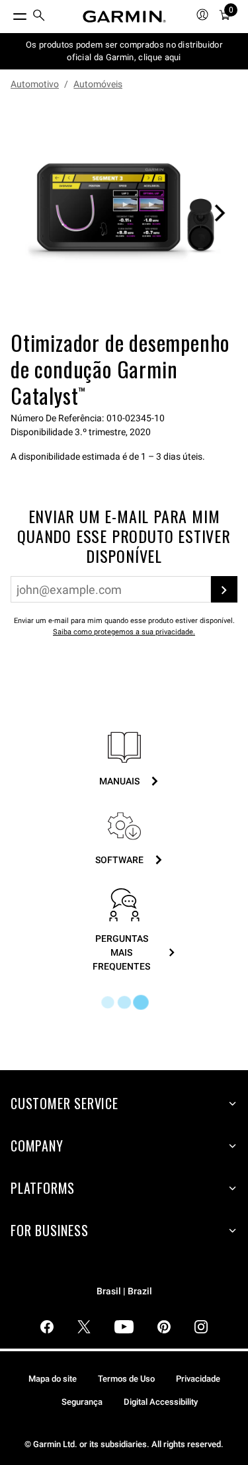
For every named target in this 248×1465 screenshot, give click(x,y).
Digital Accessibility (161, 1402)
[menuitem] (39, 17)
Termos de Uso (126, 1379)
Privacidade (198, 1379)
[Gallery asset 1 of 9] (124, 212)
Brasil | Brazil (124, 1291)
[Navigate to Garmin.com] (124, 16)
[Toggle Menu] (8, 13)
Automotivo (35, 84)
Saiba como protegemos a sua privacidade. (124, 632)
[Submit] (224, 589)
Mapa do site (52, 1379)
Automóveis (97, 84)
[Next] (219, 213)
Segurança (82, 1402)
